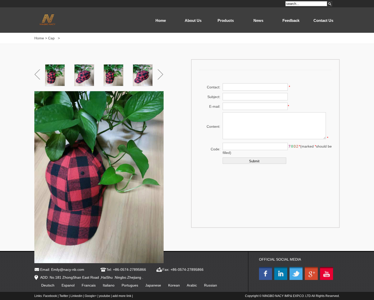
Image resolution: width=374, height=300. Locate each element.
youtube (104, 296)
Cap (52, 38)
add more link (121, 296)
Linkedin (76, 296)
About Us (193, 20)
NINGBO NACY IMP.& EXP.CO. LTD (286, 296)
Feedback (290, 20)
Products (226, 20)
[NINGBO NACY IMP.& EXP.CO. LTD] (266, 279)
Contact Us (323, 20)
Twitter (63, 296)
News (258, 20)
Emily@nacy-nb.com (67, 269)
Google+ (91, 296)
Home (160, 20)
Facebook (50, 296)
